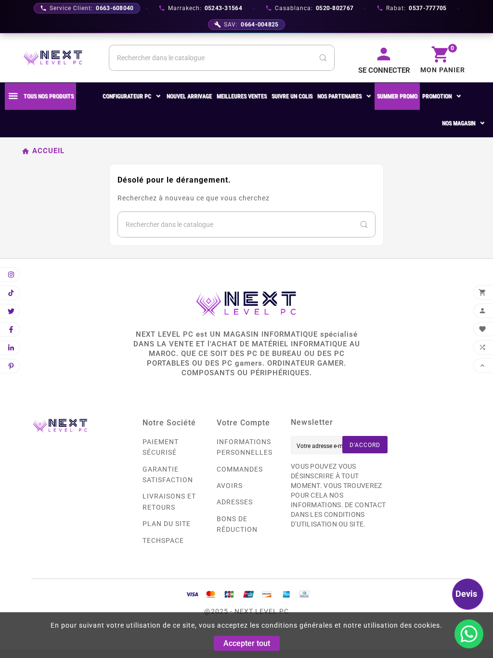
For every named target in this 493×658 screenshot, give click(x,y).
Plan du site (167, 523)
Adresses (235, 502)
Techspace (163, 540)
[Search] (323, 58)
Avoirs (230, 485)
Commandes (240, 469)
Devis (466, 594)
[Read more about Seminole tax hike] (468, 633)
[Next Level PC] (53, 57)
